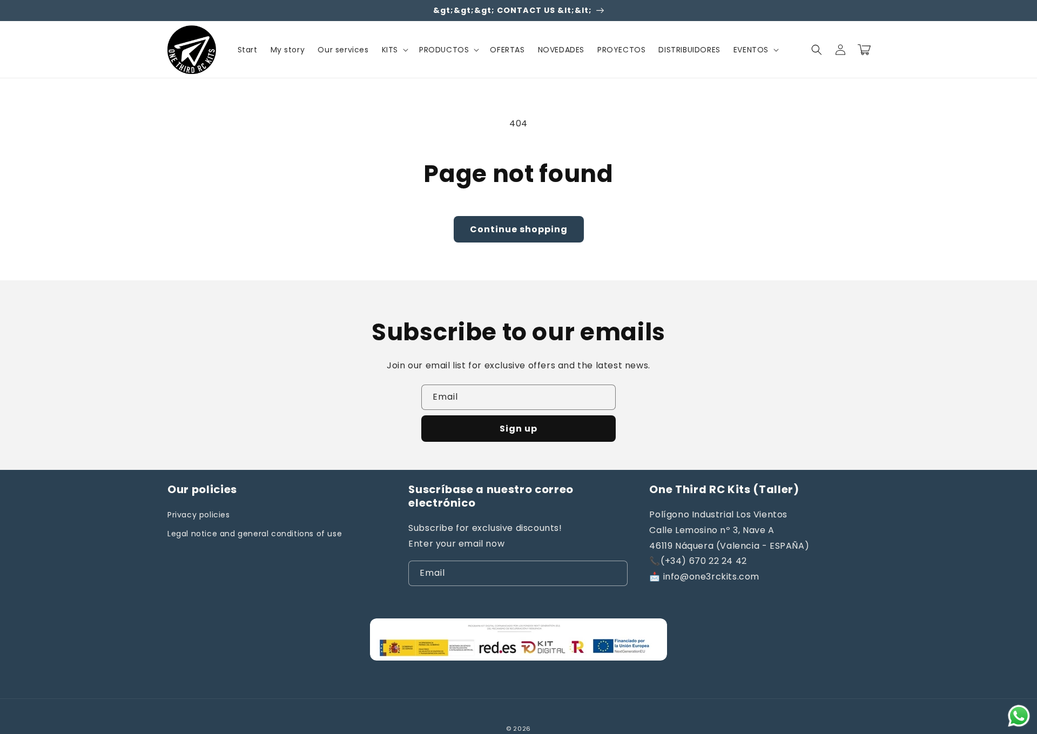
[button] (394, 49)
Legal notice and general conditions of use (254, 533)
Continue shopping (519, 229)
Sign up (518, 428)
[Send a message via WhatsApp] (1019, 716)
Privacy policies (198, 514)
